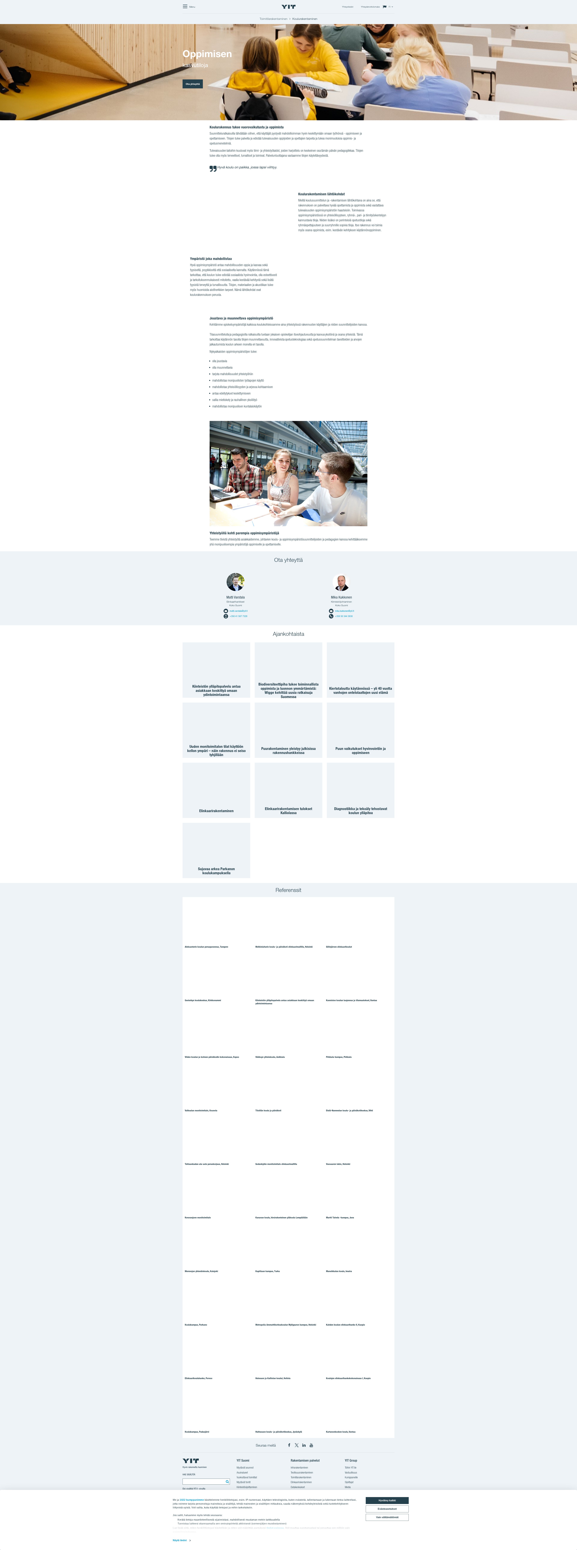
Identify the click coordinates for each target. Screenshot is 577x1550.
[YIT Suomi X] (296, 1445)
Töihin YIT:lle (350, 1467)
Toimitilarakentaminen (301, 1477)
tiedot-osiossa (275, 1528)
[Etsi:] (227, 1481)
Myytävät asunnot (245, 1467)
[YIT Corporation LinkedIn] (304, 1445)
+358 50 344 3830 (344, 616)
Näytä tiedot (180, 1540)
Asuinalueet (242, 1472)
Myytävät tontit (243, 1482)
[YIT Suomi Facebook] (289, 1445)
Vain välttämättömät (387, 1517)
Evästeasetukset (387, 1509)
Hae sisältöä (189, 1474)
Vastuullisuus (351, 1472)
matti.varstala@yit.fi (238, 610)
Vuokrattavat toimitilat (247, 1477)
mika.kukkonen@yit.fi (344, 610)
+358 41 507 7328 (238, 616)
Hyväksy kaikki (387, 1500)
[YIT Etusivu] (288, 7)
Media (348, 1487)
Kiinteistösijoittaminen (247, 1487)
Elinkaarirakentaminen (301, 1482)
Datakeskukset (298, 1487)
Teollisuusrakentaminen (302, 1472)
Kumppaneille (351, 1477)
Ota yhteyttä (193, 83)
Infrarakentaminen (299, 1467)
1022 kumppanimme (192, 1500)
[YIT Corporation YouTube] (311, 1445)
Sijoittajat (349, 1482)
